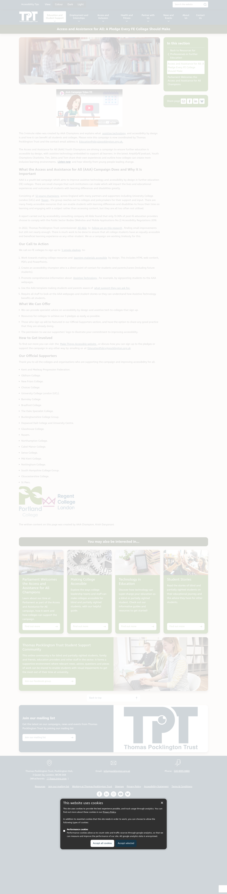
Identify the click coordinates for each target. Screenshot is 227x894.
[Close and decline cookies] (162, 803)
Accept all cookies (102, 843)
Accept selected (126, 843)
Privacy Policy (109, 812)
